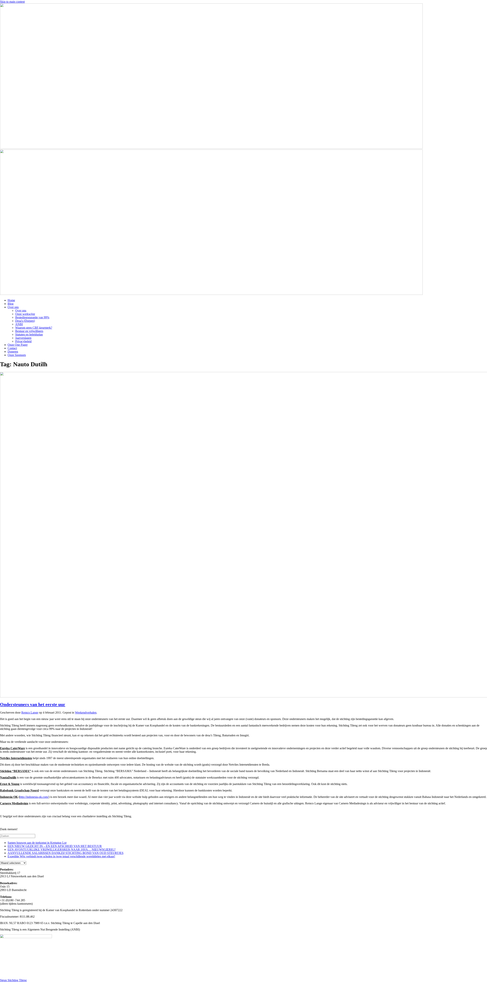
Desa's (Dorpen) (25, 320)
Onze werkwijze (25, 314)
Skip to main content (12, 1)
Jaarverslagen (23, 337)
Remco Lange (29, 712)
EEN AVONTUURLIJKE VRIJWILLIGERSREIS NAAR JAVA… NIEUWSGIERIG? (61, 849)
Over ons (13, 307)
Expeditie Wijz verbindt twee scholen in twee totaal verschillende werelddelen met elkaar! (61, 856)
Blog (11, 303)
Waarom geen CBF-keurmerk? (33, 327)
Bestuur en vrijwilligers (29, 331)
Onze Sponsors (17, 355)
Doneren (13, 351)
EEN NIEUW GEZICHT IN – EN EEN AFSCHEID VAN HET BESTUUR (55, 846)
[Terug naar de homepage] (211, 147)
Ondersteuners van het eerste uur (32, 704)
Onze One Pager (18, 344)
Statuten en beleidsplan (29, 334)
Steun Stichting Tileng (13, 980)
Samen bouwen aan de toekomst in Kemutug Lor (37, 842)
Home (11, 300)
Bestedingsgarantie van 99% (32, 317)
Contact (12, 348)
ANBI (19, 324)
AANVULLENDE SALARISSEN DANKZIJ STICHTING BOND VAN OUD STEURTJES (65, 853)
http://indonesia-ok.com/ (34, 796)
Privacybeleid (23, 341)
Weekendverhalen (85, 712)
